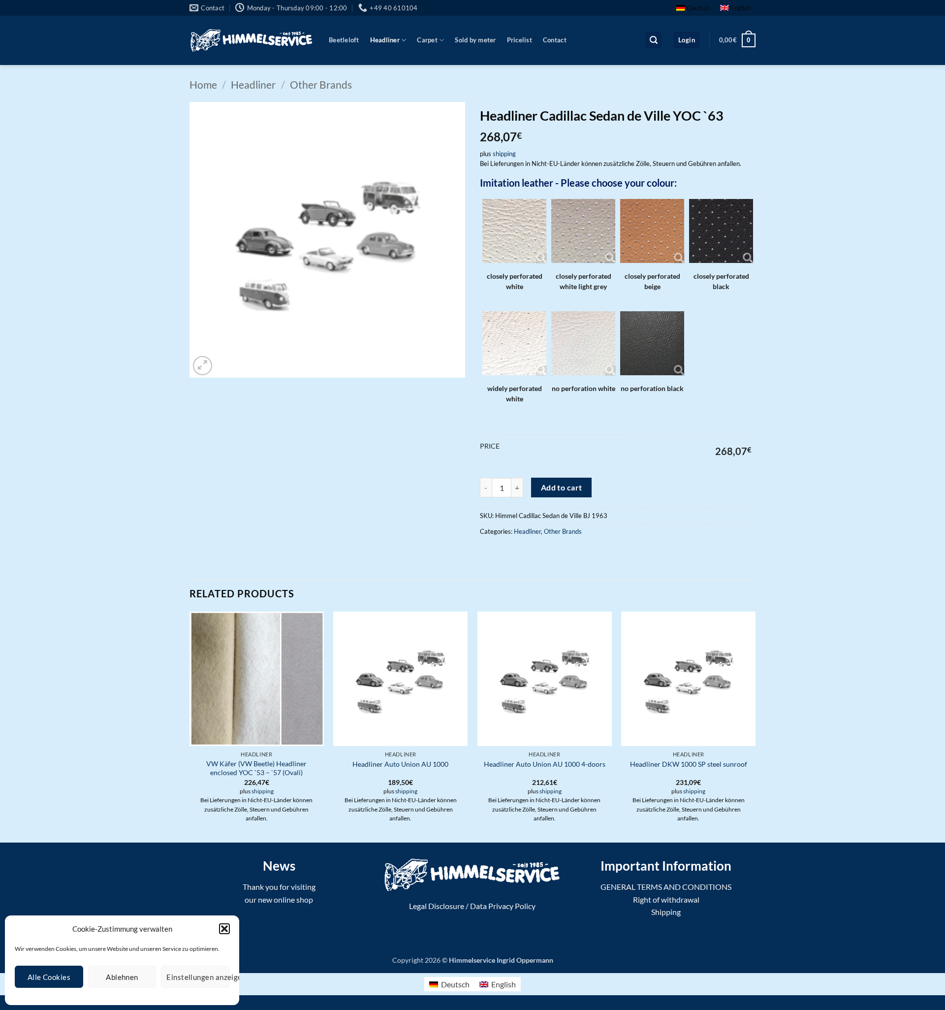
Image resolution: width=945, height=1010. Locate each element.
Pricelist (519, 40)
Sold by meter (475, 40)
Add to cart (561, 487)
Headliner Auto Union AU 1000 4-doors (544, 764)
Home (203, 84)
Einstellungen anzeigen (197, 977)
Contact (555, 40)
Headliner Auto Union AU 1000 (400, 764)
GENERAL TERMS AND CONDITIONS (665, 886)
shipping (504, 154)
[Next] (755, 726)
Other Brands (321, 84)
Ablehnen (122, 977)
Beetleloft (344, 40)
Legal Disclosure (436, 906)
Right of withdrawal (666, 899)
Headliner (385, 40)
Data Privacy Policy (503, 906)
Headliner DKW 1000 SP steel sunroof (688, 764)
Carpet (427, 40)
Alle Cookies (49, 977)
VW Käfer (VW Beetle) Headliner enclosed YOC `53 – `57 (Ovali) (256, 768)
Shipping (666, 911)
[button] (224, 929)
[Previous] (190, 726)
